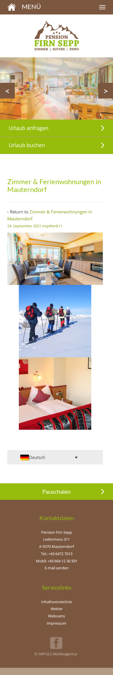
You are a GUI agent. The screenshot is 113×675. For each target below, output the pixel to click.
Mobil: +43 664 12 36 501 (56, 561)
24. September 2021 (24, 225)
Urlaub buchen (27, 145)
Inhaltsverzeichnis (56, 601)
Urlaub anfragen (28, 128)
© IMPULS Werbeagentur (56, 653)
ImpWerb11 (52, 225)
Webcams (56, 616)
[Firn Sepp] (11, 6)
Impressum (56, 623)
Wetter (57, 608)
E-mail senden (57, 567)
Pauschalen (56, 491)
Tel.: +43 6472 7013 (56, 553)
